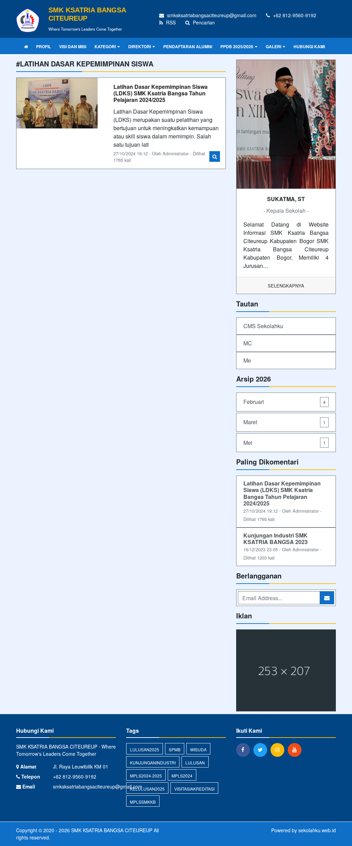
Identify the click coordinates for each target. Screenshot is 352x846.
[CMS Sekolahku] (286, 671)
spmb (174, 749)
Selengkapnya (286, 285)
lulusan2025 (144, 749)
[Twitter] (262, 749)
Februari (284, 402)
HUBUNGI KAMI (309, 46)
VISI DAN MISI (72, 46)
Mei (284, 443)
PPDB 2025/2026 (236, 46)
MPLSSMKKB (143, 802)
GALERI (273, 46)
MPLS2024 (182, 776)
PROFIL (43, 46)
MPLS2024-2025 (146, 776)
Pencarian (203, 22)
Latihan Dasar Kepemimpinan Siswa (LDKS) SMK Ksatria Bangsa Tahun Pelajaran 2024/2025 (160, 93)
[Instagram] (279, 749)
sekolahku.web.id (317, 830)
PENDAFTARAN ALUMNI (187, 46)
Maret (284, 422)
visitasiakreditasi (194, 789)
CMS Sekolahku (263, 326)
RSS (170, 22)
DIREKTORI (139, 46)
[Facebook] (244, 749)
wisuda (198, 749)
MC (247, 343)
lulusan (195, 762)
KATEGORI (105, 46)
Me (247, 360)
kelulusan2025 (147, 789)
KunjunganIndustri (153, 762)
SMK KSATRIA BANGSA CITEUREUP (111, 830)
